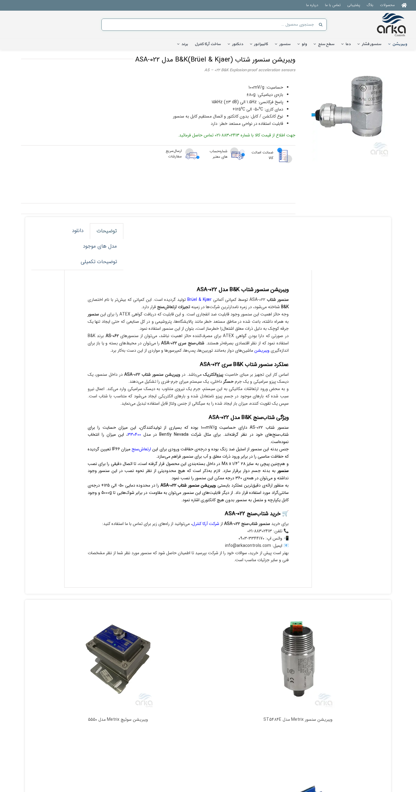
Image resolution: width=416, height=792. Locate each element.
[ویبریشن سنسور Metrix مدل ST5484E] (298, 659)
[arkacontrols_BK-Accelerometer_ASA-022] (353, 107)
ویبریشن (261, 350)
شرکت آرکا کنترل (205, 523)
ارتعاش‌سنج (141, 449)
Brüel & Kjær (199, 299)
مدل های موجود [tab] (100, 246)
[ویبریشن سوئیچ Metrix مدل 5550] (118, 659)
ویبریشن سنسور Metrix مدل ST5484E (298, 719)
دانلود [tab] (77, 231)
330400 (134, 434)
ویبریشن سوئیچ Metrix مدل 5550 (118, 719)
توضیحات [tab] (107, 231)
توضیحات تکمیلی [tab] (99, 262)
